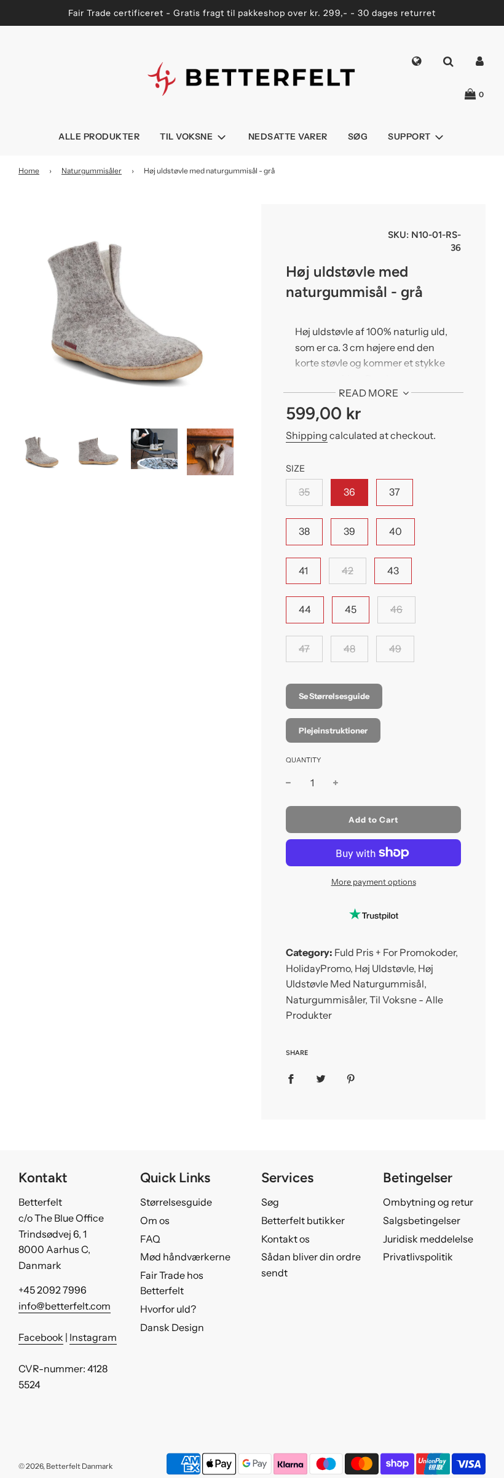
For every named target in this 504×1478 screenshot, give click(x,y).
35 (304, 492)
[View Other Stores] (416, 62)
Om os (155, 1220)
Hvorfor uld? (168, 1309)
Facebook (40, 1337)
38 (304, 531)
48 (349, 648)
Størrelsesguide (176, 1202)
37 (394, 492)
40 (395, 531)
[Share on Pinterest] (351, 1078)
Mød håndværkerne (185, 1257)
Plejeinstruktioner (333, 730)
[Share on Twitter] (321, 1078)
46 (396, 609)
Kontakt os (285, 1239)
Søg (358, 136)
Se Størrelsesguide (334, 696)
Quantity (303, 760)
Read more (369, 393)
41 (303, 570)
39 (349, 531)
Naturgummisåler (91, 170)
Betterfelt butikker (303, 1220)
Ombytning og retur (428, 1202)
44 (305, 609)
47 (304, 648)
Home (28, 170)
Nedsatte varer (288, 136)
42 (347, 570)
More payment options (373, 882)
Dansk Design (172, 1327)
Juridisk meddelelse (428, 1239)
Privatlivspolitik (418, 1257)
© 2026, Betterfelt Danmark (65, 1466)
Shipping (307, 435)
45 (350, 609)
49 (395, 648)
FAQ (150, 1239)
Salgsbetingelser (421, 1220)
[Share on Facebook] (291, 1078)
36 (349, 492)
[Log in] (480, 62)
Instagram (93, 1337)
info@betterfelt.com (64, 1306)
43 (393, 570)
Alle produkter (99, 136)
